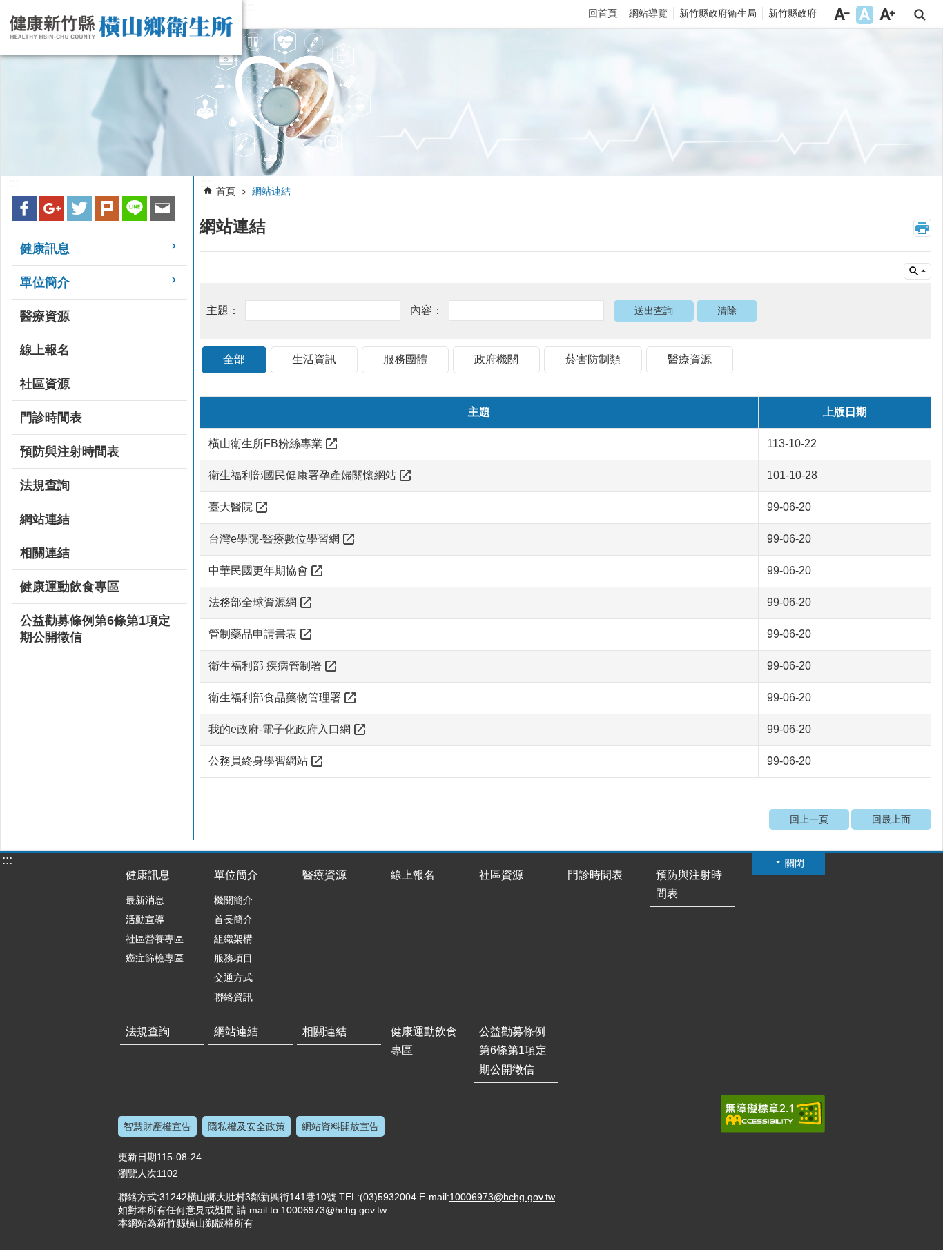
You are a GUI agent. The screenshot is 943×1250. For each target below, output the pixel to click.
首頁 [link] (225, 191)
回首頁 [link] (602, 13)
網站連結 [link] (45, 519)
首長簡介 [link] (233, 919)
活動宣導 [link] (145, 919)
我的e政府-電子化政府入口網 (279, 729)
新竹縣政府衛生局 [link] (718, 13)
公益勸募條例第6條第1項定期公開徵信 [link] (95, 629)
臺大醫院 (230, 507)
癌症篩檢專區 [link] (155, 958)
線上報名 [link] (45, 350)
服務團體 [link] (405, 359)
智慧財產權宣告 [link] (157, 1126)
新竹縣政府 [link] (792, 13)
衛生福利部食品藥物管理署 (274, 697)
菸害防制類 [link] (593, 359)
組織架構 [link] (233, 938)
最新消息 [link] (145, 900)
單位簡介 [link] (45, 282)
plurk (107, 208)
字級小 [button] (841, 15)
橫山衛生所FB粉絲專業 (265, 443)
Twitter (79, 208)
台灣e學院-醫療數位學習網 (274, 539)
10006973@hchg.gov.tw (502, 1196)
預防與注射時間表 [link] (69, 451)
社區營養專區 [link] (155, 938)
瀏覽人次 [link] (137, 1173)
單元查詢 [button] (917, 271)
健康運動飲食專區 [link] (69, 587)
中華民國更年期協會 (258, 570)
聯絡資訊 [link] (233, 996)
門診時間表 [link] (51, 417)
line (134, 208)
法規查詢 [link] (45, 485)
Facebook (24, 208)
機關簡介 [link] (233, 900)
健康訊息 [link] (45, 248)
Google (51, 208)
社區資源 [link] (45, 384)
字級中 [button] (864, 15)
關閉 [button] (794, 862)
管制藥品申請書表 (252, 634)
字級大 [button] (887, 15)
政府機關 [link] (496, 359)
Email (162, 208)
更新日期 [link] (137, 1156)
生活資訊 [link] (314, 359)
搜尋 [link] (920, 15)
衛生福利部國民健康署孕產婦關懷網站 (302, 475)
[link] (471, 102)
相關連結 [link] (45, 553)
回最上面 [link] (891, 819)
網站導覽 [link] (648, 13)
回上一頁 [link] (809, 819)
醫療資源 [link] (45, 316)
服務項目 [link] (233, 958)
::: (249, 7)
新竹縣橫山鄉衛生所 (121, 27)
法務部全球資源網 (252, 602)
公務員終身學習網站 (258, 761)
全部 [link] (234, 359)
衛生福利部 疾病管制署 (265, 666)
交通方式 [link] (233, 977)
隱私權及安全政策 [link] (246, 1126)
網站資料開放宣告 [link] (340, 1126)
